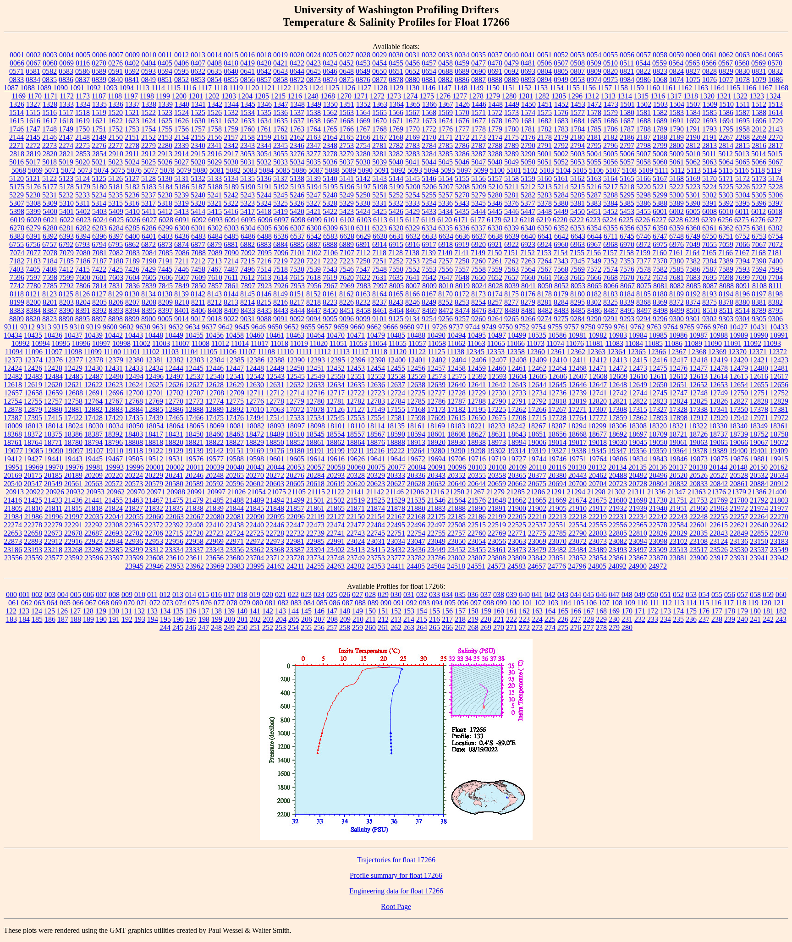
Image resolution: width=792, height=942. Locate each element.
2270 (775, 137)
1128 (380, 88)
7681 (676, 277)
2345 (280, 145)
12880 (53, 409)
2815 (742, 145)
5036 (330, 162)
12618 (13, 385)
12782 (355, 401)
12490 (114, 376)
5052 (561, 162)
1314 (624, 96)
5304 (742, 195)
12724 (396, 393)
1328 (50, 104)
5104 (563, 170)
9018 (214, 319)
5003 (577, 154)
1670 (379, 121)
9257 (462, 319)
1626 (181, 121)
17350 (739, 409)
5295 (627, 195)
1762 (280, 129)
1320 (707, 96)
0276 (115, 63)
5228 (775, 187)
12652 (698, 385)
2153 (165, 137)
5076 (134, 170)
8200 (33, 302)
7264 (544, 261)
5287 (594, 195)
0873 (313, 79)
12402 (437, 360)
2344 (264, 145)
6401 (149, 236)
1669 (363, 121)
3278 (330, 154)
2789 (511, 145)
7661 (544, 277)
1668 (346, 121)
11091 (733, 343)
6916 (412, 244)
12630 (255, 385)
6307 (297, 228)
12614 (719, 376)
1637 (297, 121)
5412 (165, 211)
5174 (775, 178)
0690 (478, 71)
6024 (100, 220)
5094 (431, 170)
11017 (260, 343)
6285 (132, 228)
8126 (82, 294)
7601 (99, 277)
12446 (214, 368)
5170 (709, 178)
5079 (183, 170)
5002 (561, 154)
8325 (610, 302)
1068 (660, 79)
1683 (561, 121)
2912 (148, 154)
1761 (264, 129)
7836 (132, 286)
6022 (67, 220)
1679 (511, 121)
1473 (611, 104)
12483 (33, 376)
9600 (110, 327)
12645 (557, 385)
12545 (295, 376)
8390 (66, 310)
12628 (214, 385)
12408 (517, 360)
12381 (154, 360)
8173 (478, 294)
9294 (643, 319)
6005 (693, 211)
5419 (280, 211)
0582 (49, 71)
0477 (478, 63)
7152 (527, 253)
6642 (561, 236)
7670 (627, 277)
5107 (612, 170)
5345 (478, 203)
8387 (50, 310)
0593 (148, 71)
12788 (477, 401)
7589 (726, 269)
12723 (376, 393)
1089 (44, 88)
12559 (416, 376)
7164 (692, 253)
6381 (759, 228)
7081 (99, 253)
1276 (443, 96)
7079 (66, 253)
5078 (167, 170)
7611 (231, 277)
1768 (379, 129)
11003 (161, 343)
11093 (772, 343)
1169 (18, 96)
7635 (396, 277)
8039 (512, 286)
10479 (376, 335)
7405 (33, 269)
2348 (330, 145)
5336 (445, 203)
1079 (759, 79)
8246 (412, 302)
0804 (544, 71)
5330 (363, 203)
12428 (53, 368)
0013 (198, 55)
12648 (618, 385)
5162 (577, 178)
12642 (497, 385)
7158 (626, 253)
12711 (255, 393)
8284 (561, 302)
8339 (627, 302)
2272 (33, 145)
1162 (685, 88)
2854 (99, 154)
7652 (495, 277)
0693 (528, 71)
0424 (330, 63)
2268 (742, 137)
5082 (233, 170)
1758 (214, 129)
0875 (346, 79)
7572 (594, 269)
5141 (346, 178)
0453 (363, 63)
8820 (33, 319)
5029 (214, 162)
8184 (627, 294)
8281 (544, 302)
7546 (346, 269)
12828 (759, 401)
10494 (456, 335)
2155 (198, 137)
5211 (512, 187)
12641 (477, 385)
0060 (693, 55)
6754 (775, 236)
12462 (537, 368)
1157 (605, 88)
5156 (478, 178)
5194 (314, 187)
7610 (215, 277)
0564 (676, 63)
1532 (231, 112)
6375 (742, 228)
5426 (396, 211)
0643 (280, 71)
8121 (33, 294)
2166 (363, 137)
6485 (231, 236)
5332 (396, 203)
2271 (16, 145)
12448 (255, 368)
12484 (53, 376)
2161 (280, 137)
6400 (132, 236)
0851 (165, 79)
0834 (33, 79)
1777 (462, 129)
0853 (198, 79)
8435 (264, 310)
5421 (313, 211)
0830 (742, 71)
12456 (416, 368)
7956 (314, 286)
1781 (528, 129)
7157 (610, 253)
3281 (379, 154)
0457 (429, 63)
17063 (275, 409)
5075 (117, 170)
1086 (775, 79)
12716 (315, 393)
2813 (709, 145)
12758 (73, 401)
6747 (660, 236)
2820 (50, 154)
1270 (344, 96)
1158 (621, 88)
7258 (462, 261)
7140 (445, 253)
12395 (336, 360)
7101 (297, 253)
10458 (235, 335)
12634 (335, 385)
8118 (17, 294)
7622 (363, 277)
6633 (429, 236)
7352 (610, 261)
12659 (53, 393)
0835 (49, 79)
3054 (264, 154)
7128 (395, 253)
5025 (148, 162)
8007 (413, 286)
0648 (346, 71)
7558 (478, 269)
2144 (16, 137)
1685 (594, 121)
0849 (148, 79)
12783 (376, 401)
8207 (132, 302)
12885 (154, 409)
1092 (93, 88)
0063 (742, 55)
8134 (148, 294)
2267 (726, 137)
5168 (676, 178)
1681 (528, 121)
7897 (248, 286)
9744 (472, 327)
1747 (33, 129)
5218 (627, 187)
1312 (591, 96)
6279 (33, 228)
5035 (313, 162)
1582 (660, 112)
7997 (380, 286)
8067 (627, 286)
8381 (759, 302)
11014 (240, 343)
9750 (505, 327)
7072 (775, 244)
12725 (416, 393)
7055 (709, 244)
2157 (231, 137)
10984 (638, 335)
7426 (132, 269)
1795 (726, 129)
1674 (445, 121)
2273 (49, 145)
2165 (346, 137)
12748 (698, 393)
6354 (594, 228)
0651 (396, 71)
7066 (742, 244)
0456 (412, 63)
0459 (462, 63)
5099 (480, 170)
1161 (669, 88)
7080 (83, 253)
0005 (83, 55)
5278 (462, 195)
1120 (252, 88)
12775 (235, 401)
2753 (346, 145)
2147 (66, 137)
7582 (660, 269)
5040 (396, 162)
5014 (758, 154)
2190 (693, 137)
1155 (573, 88)
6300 (182, 228)
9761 (621, 327)
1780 (511, 129)
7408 (49, 269)
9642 (225, 327)
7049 (693, 244)
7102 (314, 253)
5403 (99, 211)
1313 (608, 96)
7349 (594, 261)
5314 (99, 203)
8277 (511, 302)
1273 (393, 96)
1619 (82, 121)
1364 (396, 104)
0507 (561, 63)
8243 (396, 302)
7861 (231, 286)
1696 (759, 121)
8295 (577, 302)
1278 (476, 96)
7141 (461, 253)
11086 (673, 343)
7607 (182, 277)
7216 (264, 261)
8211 (198, 302)
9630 (143, 327)
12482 (13, 376)
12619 (33, 385)
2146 (49, 137)
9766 (703, 327)
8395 (149, 310)
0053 (577, 55)
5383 (594, 203)
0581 (33, 71)
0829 (726, 71)
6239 (708, 220)
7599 (66, 277)
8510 (710, 310)
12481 (779, 368)
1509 (710, 104)
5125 (99, 178)
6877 (198, 244)
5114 (710, 170)
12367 (677, 352)
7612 (247, 277)
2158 (247, 137)
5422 (330, 211)
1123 (300, 88)
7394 (742, 261)
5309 (50, 203)
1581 (643, 112)
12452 (335, 368)
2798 (643, 145)
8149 (280, 294)
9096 (346, 319)
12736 (557, 393)
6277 (774, 220)
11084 (634, 343)
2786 (462, 145)
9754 (538, 327)
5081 (216, 170)
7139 (428, 253)
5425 (379, 211)
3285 (445, 154)
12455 (396, 368)
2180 (577, 137)
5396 (759, 203)
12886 (174, 409)
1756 (181, 129)
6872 (148, 244)
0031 (412, 55)
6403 (165, 236)
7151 (511, 253)
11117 (360, 352)
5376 (511, 203)
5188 (215, 187)
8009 (429, 286)
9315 (60, 327)
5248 (330, 195)
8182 (594, 294)
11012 (220, 343)
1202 (212, 96)
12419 (719, 360)
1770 (412, 129)
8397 (165, 310)
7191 (165, 261)
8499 (677, 310)
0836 (66, 79)
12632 (295, 385)
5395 (742, 203)
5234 (99, 195)
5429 (412, 211)
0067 (33, 63)
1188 (115, 96)
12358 (515, 352)
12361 (556, 352)
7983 (363, 286)
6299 (165, 228)
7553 (429, 269)
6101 (331, 220)
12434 (154, 368)
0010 (149, 55)
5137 (280, 178)
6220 (560, 220)
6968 (610, 244)
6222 (576, 220)
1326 (17, 104)
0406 (181, 63)
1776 (445, 129)
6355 (610, 228)
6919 (462, 244)
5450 (577, 211)
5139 (313, 178)
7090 (231, 253)
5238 (165, 195)
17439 (154, 418)
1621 (99, 121)
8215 (264, 302)
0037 (495, 55)
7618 (313, 277)
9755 (555, 327)
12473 (638, 368)
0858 (280, 79)
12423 (779, 360)
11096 (34, 352)
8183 (610, 294)
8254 (478, 302)
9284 (577, 319)
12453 (355, 368)
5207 (446, 187)
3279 (346, 154)
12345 (475, 352)
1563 (346, 112)
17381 (779, 409)
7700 (759, 277)
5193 (297, 187)
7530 (297, 269)
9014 (181, 319)
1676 (462, 121)
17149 (376, 409)
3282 (396, 154)
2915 (198, 154)
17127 (355, 409)
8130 (132, 294)
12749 (719, 393)
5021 (99, 162)
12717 (335, 393)
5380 (561, 203)
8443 (281, 310)
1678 (495, 121)
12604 (517, 376)
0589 (99, 71)
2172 (462, 137)
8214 (247, 302)
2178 (544, 137)
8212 (214, 302)
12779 (295, 401)
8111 (775, 286)
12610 (638, 376)
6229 (692, 220)
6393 (66, 236)
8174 (495, 294)
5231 (49, 195)
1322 (740, 96)
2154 (181, 137)
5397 (775, 203)
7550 (396, 269)
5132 (198, 178)
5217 (610, 187)
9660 (357, 327)
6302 (215, 228)
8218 (313, 302)
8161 (330, 294)
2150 (115, 137)
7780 (33, 286)
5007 (643, 154)
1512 (759, 104)
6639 (512, 236)
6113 (380, 220)
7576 (627, 269)
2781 (379, 145)
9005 (165, 319)
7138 (412, 253)
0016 (247, 55)
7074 (17, 253)
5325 (280, 203)
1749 (66, 129)
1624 (148, 121)
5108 (629, 170)
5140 (330, 178)
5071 (51, 170)
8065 (594, 286)
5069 (35, 170)
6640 (528, 236)
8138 (165, 294)
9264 (495, 319)
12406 (477, 360)
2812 (693, 145)
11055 (398, 343)
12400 (396, 360)
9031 (247, 319)
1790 (676, 129)
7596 (17, 277)
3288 (495, 154)
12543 (275, 376)
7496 (247, 269)
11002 (141, 343)
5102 (530, 170)
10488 (416, 335)
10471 (355, 335)
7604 (132, 277)
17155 (396, 409)
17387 (13, 418)
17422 (73, 418)
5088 (332, 170)
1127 (364, 88)
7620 (346, 277)
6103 (364, 220)
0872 (297, 79)
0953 (577, 79)
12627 (194, 385)
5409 (116, 211)
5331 (379, 203)
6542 (314, 236)
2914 (181, 154)
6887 (313, 244)
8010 (446, 286)
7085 (165, 253)
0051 (544, 55)
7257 (445, 261)
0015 (231, 55)
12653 (719, 385)
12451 (315, 368)
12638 (416, 385)
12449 (275, 368)
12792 (537, 401)
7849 (182, 286)
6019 (17, 220)
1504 (677, 104)
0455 (396, 63)
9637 (209, 327)
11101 (131, 352)
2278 (132, 145)
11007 (181, 343)
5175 (17, 187)
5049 (511, 162)
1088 (27, 88)
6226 (642, 220)
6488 (264, 236)
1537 (297, 112)
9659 (341, 327)
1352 (363, 104)
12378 (94, 360)
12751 (759, 393)
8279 (528, 302)
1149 (476, 88)
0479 (511, 63)
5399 (33, 211)
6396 (99, 236)
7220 (297, 261)
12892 (235, 409)
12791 (517, 401)
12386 (255, 360)
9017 (198, 319)
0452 (346, 63)
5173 (759, 178)
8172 (462, 294)
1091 (77, 88)
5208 (462, 187)
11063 (476, 343)
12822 (638, 401)
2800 (676, 145)
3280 (363, 154)
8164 (379, 294)
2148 (82, 137)
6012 (758, 211)
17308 (618, 409)
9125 (396, 319)
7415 (82, 269)
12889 (214, 409)
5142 (363, 178)
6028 (166, 220)
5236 (132, 195)
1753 (132, 129)
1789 (660, 129)
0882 (445, 79)
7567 (544, 269)
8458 (363, 310)
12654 (739, 385)
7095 (264, 253)
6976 (676, 244)
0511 (627, 63)
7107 (347, 253)
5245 (280, 195)
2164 (330, 137)
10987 (698, 335)
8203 (66, 302)
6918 (445, 244)
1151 (508, 88)
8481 (528, 310)
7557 (462, 269)
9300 (676, 319)
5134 (231, 178)
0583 (66, 71)
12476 (678, 368)
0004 (66, 55)
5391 (709, 203)
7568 (561, 269)
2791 (544, 145)
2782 (396, 145)
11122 (417, 352)
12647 (597, 385)
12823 (658, 401)
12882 (93, 409)
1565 (379, 112)
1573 (511, 112)
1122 (284, 88)
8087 (710, 286)
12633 (315, 385)
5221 (660, 187)
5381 (577, 203)
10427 (738, 327)
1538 (313, 112)
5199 (396, 187)
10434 (13, 335)
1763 (297, 129)
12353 (495, 352)
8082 (677, 286)
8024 (479, 286)
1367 (446, 104)
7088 (198, 253)
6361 (709, 228)
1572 (495, 112)
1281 (525, 96)
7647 (445, 277)
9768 (720, 327)
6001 (660, 211)
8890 (66, 319)
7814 (99, 286)
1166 (749, 88)
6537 (297, 236)
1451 (545, 104)
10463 (295, 335)
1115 (174, 88)
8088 (726, 286)
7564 (528, 269)
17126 (335, 409)
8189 (676, 294)
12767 (113, 401)
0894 (544, 79)
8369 (660, 302)
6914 (379, 244)
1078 (742, 79)
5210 (495, 187)
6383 (17, 236)
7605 (149, 277)
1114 (158, 88)
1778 (478, 129)
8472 (446, 310)
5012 (725, 154)
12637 (396, 385)
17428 (93, 418)
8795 (775, 310)
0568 (742, 63)
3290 (528, 154)
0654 (429, 71)
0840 (115, 79)
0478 (495, 63)
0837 (82, 79)
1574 (528, 112)
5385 (627, 203)
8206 (116, 302)
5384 (610, 203)
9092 (297, 319)
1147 (444, 88)
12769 (154, 401)
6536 (281, 236)
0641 (247, 71)
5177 (50, 187)
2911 (132, 154)
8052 (561, 286)
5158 (511, 178)
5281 (511, 195)
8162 (346, 294)
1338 (149, 104)
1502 (644, 104)
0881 (429, 79)
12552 (376, 376)
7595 (775, 269)
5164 (610, 178)
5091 (381, 170)
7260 (478, 261)
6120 (444, 220)
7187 (99, 261)
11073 (535, 343)
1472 (594, 104)
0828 (709, 71)
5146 (429, 178)
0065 (775, 55)
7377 (643, 261)
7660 (528, 277)
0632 (198, 71)
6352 (561, 228)
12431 (113, 368)
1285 (558, 96)
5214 (561, 187)
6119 (428, 220)
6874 (181, 244)
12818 (557, 401)
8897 (99, 319)
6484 (215, 236)
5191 (264, 187)
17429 (113, 418)
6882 (247, 244)
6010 (726, 211)
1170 (35, 96)
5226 (742, 187)
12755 (33, 401)
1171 (51, 96)
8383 (17, 310)
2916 (214, 154)
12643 (517, 385)
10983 (618, 335)
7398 (759, 261)
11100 (112, 352)
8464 (396, 310)
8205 (99, 302)
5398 (17, 211)
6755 (16, 244)
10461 (275, 335)
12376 (53, 360)
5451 (594, 211)
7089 (215, 253)
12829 (779, 401)
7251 (379, 261)
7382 (693, 261)
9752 (522, 327)
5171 (726, 178)
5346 (495, 203)
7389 (726, 261)
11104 (189, 352)
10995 (61, 343)
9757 (571, 327)
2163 (313, 137)
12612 (678, 376)
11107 (247, 352)
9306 (775, 319)
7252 (396, 261)
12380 (134, 360)
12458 (456, 368)
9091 (280, 319)
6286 (149, 228)
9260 (478, 319)
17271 (577, 409)
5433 (429, 211)
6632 (413, 236)
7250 (363, 261)
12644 (537, 385)
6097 (281, 220)
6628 (347, 236)
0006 (99, 55)
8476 (479, 310)
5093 (414, 170)
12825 (698, 401)
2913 (165, 154)
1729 (775, 121)
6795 (115, 244)
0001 (17, 55)
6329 (412, 228)
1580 (627, 112)
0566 (709, 63)
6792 (66, 244)
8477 (495, 310)
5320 (198, 203)
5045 (445, 162)
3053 (247, 154)
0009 (132, 55)
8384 (33, 310)
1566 (396, 112)
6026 (133, 220)
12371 (757, 352)
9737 (456, 327)
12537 (195, 376)
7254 (429, 261)
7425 (115, 269)
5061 (676, 162)
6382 (775, 228)
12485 (74, 376)
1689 (660, 121)
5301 (693, 195)
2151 (132, 137)
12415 (638, 360)
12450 (295, 368)
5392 (726, 203)
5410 (132, 211)
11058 (437, 343)
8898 (115, 319)
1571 (478, 112)
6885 (297, 244)
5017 (33, 162)
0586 (82, 71)
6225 (626, 220)
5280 (495, 195)
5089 (348, 170)
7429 (148, 269)
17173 (436, 409)
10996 (81, 343)
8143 (214, 294)
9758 (588, 327)
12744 (638, 393)
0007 (116, 55)
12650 (658, 385)
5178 (66, 187)
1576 (561, 112)
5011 (709, 154)
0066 (17, 63)
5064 (726, 162)
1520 (115, 112)
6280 (50, 228)
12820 (597, 401)
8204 (83, 302)
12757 (53, 401)
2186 (627, 137)
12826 (719, 401)
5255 (429, 195)
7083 (132, 253)
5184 (165, 187)
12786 (436, 401)
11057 (417, 343)
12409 (537, 360)
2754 (363, 145)
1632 (231, 121)
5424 (363, 211)
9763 (654, 327)
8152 (313, 294)
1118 (220, 88)
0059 (676, 55)
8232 (363, 302)
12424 (13, 368)
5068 (18, 170)
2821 (66, 154)
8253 (462, 302)
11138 (455, 352)
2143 (775, 129)
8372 (676, 302)
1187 (99, 96)
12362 (576, 352)
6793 (82, 244)
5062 (693, 162)
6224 (609, 220)
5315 (115, 203)
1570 (462, 112)
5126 (115, 178)
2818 (17, 154)
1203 (228, 96)
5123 (66, 178)
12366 (657, 352)
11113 (341, 352)
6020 (34, 220)
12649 (638, 385)
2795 (594, 145)
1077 (726, 79)
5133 (214, 178)
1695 (742, 121)
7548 (379, 269)
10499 (517, 335)
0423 (313, 63)
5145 (412, 178)
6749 (693, 236)
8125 (66, 294)
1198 (147, 96)
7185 (66, 261)
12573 (437, 376)
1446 (479, 104)
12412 (597, 360)
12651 (678, 385)
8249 (429, 302)
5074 (101, 170)
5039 (379, 162)
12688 (74, 393)
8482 (545, 310)
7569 (577, 269)
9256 (445, 319)
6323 (379, 228)
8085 (693, 286)
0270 (99, 63)
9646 (258, 327)
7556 (445, 269)
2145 (33, 137)
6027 (149, 220)
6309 (330, 228)
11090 (713, 343)
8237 (379, 302)
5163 (594, 178)
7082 (116, 253)
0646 (330, 71)
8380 (742, 302)
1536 (280, 112)
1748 (49, 129)
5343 (462, 203)
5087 (315, 170)
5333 (412, 203)
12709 (235, 393)
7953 (297, 286)
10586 (557, 335)
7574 (610, 269)
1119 (236, 88)
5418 (264, 211)
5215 (577, 187)
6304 (248, 228)
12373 (13, 360)
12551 (356, 376)
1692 (693, 121)
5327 (313, 203)
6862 (132, 244)
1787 (627, 129)
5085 (282, 170)
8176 (528, 294)
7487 (231, 269)
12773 (194, 401)
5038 (363, 162)
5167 (660, 178)
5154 (445, 178)
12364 (616, 352)
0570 (775, 63)
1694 (726, 121)
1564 (363, 112)
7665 (577, 277)
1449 (512, 104)
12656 (779, 385)
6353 (577, 228)
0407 (198, 63)
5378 (544, 203)
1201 (195, 96)
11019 (299, 343)
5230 (33, 195)
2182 (610, 137)
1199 (163, 96)
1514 (16, 112)
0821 (627, 71)
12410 (558, 360)
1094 (126, 88)
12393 (316, 360)
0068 (50, 63)
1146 (428, 88)
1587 (742, 112)
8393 (116, 310)
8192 (693, 294)
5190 (248, 187)
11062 (457, 343)
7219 (280, 261)
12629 (235, 385)
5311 (83, 203)
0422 (297, 63)
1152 (524, 88)
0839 (99, 79)
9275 (561, 319)
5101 (513, 170)
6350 (544, 228)
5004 (594, 154)
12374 (33, 360)
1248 (311, 96)
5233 (82, 195)
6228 (675, 220)
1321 (723, 96)
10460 (255, 335)
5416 (231, 211)
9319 (93, 327)
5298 (643, 195)
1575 (544, 112)
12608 (598, 376)
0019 (280, 55)
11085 (654, 343)
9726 (439, 327)
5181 (116, 187)
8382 (775, 302)
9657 (324, 327)
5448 (544, 211)
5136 (264, 178)
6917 (429, 244)
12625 (154, 385)
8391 (83, 310)
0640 (231, 71)
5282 (528, 195)
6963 (577, 244)
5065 (742, 162)
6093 (215, 220)
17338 (698, 409)
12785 (416, 401)
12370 (737, 352)
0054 (594, 55)
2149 (99, 137)
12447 (235, 368)
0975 (610, 79)
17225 (497, 409)
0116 (83, 63)
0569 (758, 63)
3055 (280, 154)
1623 (132, 121)
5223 (693, 187)
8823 (49, 319)
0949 (561, 79)
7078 (50, 253)
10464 (315, 335)
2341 (214, 145)
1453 (578, 104)
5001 (544, 154)
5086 (299, 170)
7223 (346, 261)
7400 (775, 261)
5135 (247, 178)
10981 (577, 335)
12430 (93, 368)
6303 (231, 228)
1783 (561, 129)
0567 (725, 63)
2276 (99, 145)
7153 (544, 253)
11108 (266, 352)
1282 (542, 96)
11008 (200, 343)
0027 (346, 55)
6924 (544, 244)
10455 (194, 335)
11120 (398, 352)
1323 (756, 96)
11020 (319, 343)
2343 (247, 145)
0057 (643, 55)
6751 (726, 236)
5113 (694, 170)
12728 (456, 393)
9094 (313, 319)
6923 (528, 244)
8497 (644, 310)
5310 (66, 203)
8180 (577, 294)
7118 (379, 253)
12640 (456, 385)
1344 (231, 104)
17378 (759, 409)
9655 (308, 327)
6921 (495, 244)
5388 (660, 203)
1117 (205, 88)
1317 (674, 96)
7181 (775, 253)
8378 (726, 302)
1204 (245, 96)
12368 (697, 352)
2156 (214, 137)
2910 (116, 154)
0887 (478, 79)
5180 (99, 187)
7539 (313, 269)
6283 (99, 228)
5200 (413, 187)
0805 (561, 71)
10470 (335, 335)
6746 (643, 236)
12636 (376, 385)
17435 (134, 418)
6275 (741, 220)
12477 (698, 368)
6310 (347, 228)
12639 (436, 385)
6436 (182, 236)
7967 (330, 286)
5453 (627, 211)
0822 (643, 71)
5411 (149, 211)
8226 (346, 302)
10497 (497, 335)
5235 (115, 195)
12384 (215, 360)
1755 (165, 129)
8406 (198, 310)
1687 (627, 121)
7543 (330, 269)
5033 (280, 162)
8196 (742, 294)
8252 (445, 302)
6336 (462, 228)
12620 (53, 385)
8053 (578, 286)
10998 (121, 343)
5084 (266, 170)
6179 (494, 220)
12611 (658, 376)
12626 (174, 385)
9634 (192, 327)
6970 (627, 244)
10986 (678, 335)
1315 (641, 96)
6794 (99, 244)
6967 (594, 244)
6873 (165, 244)
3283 (412, 154)
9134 (412, 319)
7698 (726, 277)
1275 (426, 96)
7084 (149, 253)
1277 (459, 96)
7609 (198, 277)
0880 (412, 79)
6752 (742, 236)
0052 (561, 55)
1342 (215, 104)
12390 (295, 360)
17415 (53, 418)
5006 (627, 154)
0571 (16, 71)
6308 (314, 228)
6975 (660, 244)
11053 (358, 343)
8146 (264, 294)
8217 (297, 302)
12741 (597, 393)
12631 (275, 385)
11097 (53, 352)
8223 (330, 302)
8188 (660, 294)
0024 (313, 55)
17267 (557, 409)
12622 (93, 385)
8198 (775, 294)
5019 (66, 162)
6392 (50, 236)
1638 (313, 121)
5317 (148, 203)
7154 (560, 253)
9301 (693, 319)
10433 (779, 327)
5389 (676, 203)
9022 (231, 319)
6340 (528, 228)
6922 (511, 244)
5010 (693, 154)
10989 (739, 335)
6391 (33, 236)
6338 (495, 228)
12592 (477, 376)
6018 (775, 211)
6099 (314, 220)
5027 (181, 162)
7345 (577, 261)
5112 (678, 170)
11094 (14, 352)
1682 (544, 121)
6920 (478, 244)
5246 (297, 195)
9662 (374, 327)
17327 (658, 409)
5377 (528, 203)
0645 (313, 71)
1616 (33, 121)
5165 (627, 178)
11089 (693, 343)
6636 (462, 236)
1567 (412, 112)
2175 (511, 137)
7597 (33, 277)
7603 (116, 277)
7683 (693, 277)
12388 (275, 360)
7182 (17, 261)
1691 (676, 121)
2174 (495, 137)
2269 (759, 137)
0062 (726, 55)
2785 (445, 145)
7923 (264, 286)
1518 (82, 112)
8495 (627, 310)
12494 (134, 376)
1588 (759, 112)
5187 (198, 187)
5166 (643, 178)
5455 (643, 211)
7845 (165, 286)
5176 (33, 187)
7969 (347, 286)
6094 (232, 220)
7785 (50, 286)
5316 (132, 203)
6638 (495, 236)
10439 (93, 335)
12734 (537, 393)
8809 (16, 319)
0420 (264, 63)
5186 (182, 187)
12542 (255, 376)
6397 (116, 236)
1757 (198, 129)
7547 (363, 269)
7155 (577, 253)
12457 (436, 368)
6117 (412, 220)
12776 (255, 401)
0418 (231, 63)
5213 (544, 187)
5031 (247, 162)
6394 (83, 236)
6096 (265, 220)
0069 (66, 63)
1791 (693, 129)
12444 (174, 368)
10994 (41, 343)
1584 (693, 112)
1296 (575, 96)
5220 (643, 187)
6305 (264, 228)
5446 (511, 211)
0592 (132, 71)
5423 (346, 211)
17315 (638, 409)
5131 (181, 178)
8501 (693, 310)
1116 (189, 88)
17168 (416, 409)
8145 (247, 294)
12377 (74, 360)
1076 (709, 79)
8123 (49, 294)
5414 (198, 211)
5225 (726, 187)
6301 (198, 228)
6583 (330, 236)
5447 (528, 211)
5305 (759, 195)
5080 (200, 170)
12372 (778, 352)
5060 (660, 162)
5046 (462, 162)
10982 (597, 335)
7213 (214, 261)
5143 (379, 178)
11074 (555, 343)
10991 (779, 335)
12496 (154, 376)
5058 (643, 162)
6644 (594, 236)
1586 (726, 112)
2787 (478, 145)
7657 (511, 277)
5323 (247, 203)
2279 (148, 145)
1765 (330, 129)
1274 (410, 96)
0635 (214, 71)
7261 (495, 261)
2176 (528, 137)
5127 (132, 178)
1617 (49, 121)
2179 (561, 137)
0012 (181, 55)
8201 (50, 302)
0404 (148, 63)
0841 (132, 79)
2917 (231, 154)
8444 (297, 310)
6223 (593, 220)
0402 (132, 63)
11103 (170, 352)
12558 (396, 376)
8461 (380, 310)
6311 (363, 228)
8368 (643, 302)
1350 (330, 104)
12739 (577, 393)
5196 (347, 187)
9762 (637, 327)
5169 (693, 178)
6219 (543, 220)
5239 (181, 195)
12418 (698, 360)
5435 (462, 211)
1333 (66, 104)
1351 (347, 104)
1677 (478, 121)
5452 (610, 211)
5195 (330, 187)
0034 (462, 55)
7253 (412, 261)
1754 (148, 129)
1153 (541, 88)
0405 (165, 63)
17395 (33, 418)
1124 (316, 88)
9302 (709, 319)
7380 (676, 261)
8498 (660, 310)
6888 (330, 244)
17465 (174, 418)
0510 (610, 63)
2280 (165, 145)
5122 (49, 178)
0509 (594, 63)
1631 (214, 121)
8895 (82, 319)
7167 (742, 253)
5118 (758, 170)
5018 (49, 162)
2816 (759, 145)
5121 (33, 178)
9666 (390, 327)
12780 (315, 401)
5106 (596, 170)
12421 (759, 360)
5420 (297, 211)
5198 (380, 187)
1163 (701, 88)
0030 (396, 55)
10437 (73, 335)
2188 (660, 137)
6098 (298, 220)
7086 (182, 253)
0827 (693, 71)
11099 (93, 352)
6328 (396, 228)
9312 (27, 327)
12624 (134, 385)
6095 (248, 220)
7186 (83, 261)
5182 (132, 187)
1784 (577, 129)
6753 (759, 236)
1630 (198, 121)
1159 (637, 88)
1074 (676, 79)
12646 (577, 385)
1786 (610, 129)
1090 (60, 88)
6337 (478, 228)
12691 (94, 393)
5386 (643, 203)
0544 (643, 63)
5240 (198, 195)
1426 (462, 104)
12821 (618, 401)
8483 (561, 310)
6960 (561, 244)
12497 (174, 376)
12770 (174, 401)
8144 (231, 294)
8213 (231, 302)
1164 (717, 88)
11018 (279, 343)
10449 (174, 335)
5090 (365, 170)
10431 (758, 327)
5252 (396, 195)
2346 (297, 145)
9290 (594, 319)
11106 (227, 352)
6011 (742, 211)
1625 (165, 121)
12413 (618, 360)
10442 (113, 335)
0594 (165, 71)
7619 (330, 277)
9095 (330, 319)
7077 (33, 253)
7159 (643, 253)
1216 (294, 96)
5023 (115, 162)
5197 (363, 187)
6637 (479, 236)
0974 (594, 79)
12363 (596, 352)
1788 (643, 129)
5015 (775, 154)
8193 (709, 294)
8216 (280, 302)
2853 (83, 154)
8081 (660, 286)
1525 (198, 112)
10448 (154, 335)
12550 (336, 376)
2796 (610, 145)
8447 (314, 310)
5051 (544, 162)
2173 (478, 137)
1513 (775, 104)
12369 (717, 352)
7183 (33, 261)
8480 (512, 310)
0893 (528, 79)
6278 (17, 228)
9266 (528, 319)
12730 (497, 393)
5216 (594, 187)
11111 (304, 352)
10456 (214, 335)
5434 (445, 211)
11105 (208, 352)
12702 (174, 393)
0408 (214, 63)
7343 (561, 261)
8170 (445, 294)
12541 (235, 376)
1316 (657, 96)
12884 (134, 409)
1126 (348, 88)
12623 (113, 385)
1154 (557, 88)
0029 (379, 55)
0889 (511, 79)
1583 (676, 112)
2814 (726, 145)
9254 (429, 319)
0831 (759, 71)
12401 (416, 360)
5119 (774, 170)
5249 (346, 195)
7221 (313, 261)
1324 (773, 96)
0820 (610, 71)
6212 (510, 220)
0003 (50, 55)
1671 (396, 121)
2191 (709, 137)
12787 (456, 401)
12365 (636, 352)
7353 (627, 261)
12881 (73, 409)
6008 (709, 211)
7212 (198, 261)
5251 (379, 195)
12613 (698, 376)
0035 (478, 55)
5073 (84, 170)
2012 (759, 129)
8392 (99, 310)
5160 (544, 178)
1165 (733, 88)
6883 (264, 244)
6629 (363, 236)
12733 (517, 393)
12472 (618, 368)
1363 (380, 104)
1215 (278, 96)
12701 (154, 393)
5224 (709, 187)
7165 (709, 253)
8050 (545, 286)
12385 (235, 360)
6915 (396, 244)
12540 (215, 376)
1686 (610, 121)
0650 (379, 71)
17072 (295, 409)
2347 (313, 145)
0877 (379, 79)
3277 (313, 154)
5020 (82, 162)
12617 (779, 376)
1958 (742, 129)
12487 (94, 376)
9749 (489, 327)
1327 (33, 104)
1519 (99, 112)
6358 (660, 228)
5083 (249, 170)
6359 (676, 228)
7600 (83, 277)
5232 (66, 195)
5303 (726, 195)
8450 (330, 310)
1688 (643, 121)
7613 (264, 277)
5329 (346, 203)
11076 (575, 343)
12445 (194, 368)
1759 (231, 129)
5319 (181, 203)
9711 (423, 327)
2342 (231, 145)
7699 (742, 277)
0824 (676, 71)
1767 (363, 129)
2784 (429, 145)
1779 (495, 129)
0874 (330, 79)
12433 (134, 368)
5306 (775, 195)
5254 (412, 195)
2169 (412, 137)
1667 (330, 121)
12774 (214, 401)
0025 (330, 55)
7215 (247, 261)
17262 (517, 409)
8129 (115, 294)
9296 (660, 319)
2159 (264, 137)
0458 (445, 63)
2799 (660, 145)
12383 (195, 360)
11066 (516, 343)
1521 (132, 112)
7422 (99, 269)
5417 (247, 211)
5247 (313, 195)
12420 (739, 360)
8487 (611, 310)
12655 (759, 385)
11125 (436, 352)
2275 (82, 145)
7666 (594, 277)
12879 (33, 409)
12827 (739, 401)
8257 (495, 302)
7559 (495, 269)
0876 (363, 79)
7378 (660, 261)
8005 (396, 286)
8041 (528, 286)
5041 (412, 162)
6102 (347, 220)
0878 (396, 79)
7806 (83, 286)
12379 (114, 360)
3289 (511, 154)
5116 (742, 170)
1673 (429, 121)
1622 (115, 121)
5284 (561, 195)
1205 (261, 96)
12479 (739, 368)
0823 (660, 71)
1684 (577, 121)
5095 (447, 170)
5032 (264, 162)
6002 (676, 211)
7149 (478, 253)
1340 (182, 104)
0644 (297, 71)
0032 (429, 55)
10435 (33, 335)
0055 (610, 55)
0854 (214, 79)
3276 (297, 154)
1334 (83, 104)
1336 (116, 104)
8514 (742, 310)
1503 (660, 104)
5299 (660, 195)
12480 (759, 368)
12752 (779, 393)
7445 (165, 269)
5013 (742, 154)
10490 (436, 335)
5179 (83, 187)
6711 (611, 236)
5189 (231, 187)
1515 (33, 112)
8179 (561, 294)
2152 (148, 137)
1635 (280, 121)
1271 (360, 96)
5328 (330, 203)
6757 (49, 244)
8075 (644, 286)
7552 (412, 269)
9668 (407, 327)
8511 (726, 310)
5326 (297, 203)
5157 (495, 178)
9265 (511, 319)
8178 (544, 294)
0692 (511, 71)
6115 (396, 220)
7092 (248, 253)
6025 (116, 220)
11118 (378, 352)
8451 (347, 310)
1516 (49, 112)
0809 (594, 71)
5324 (264, 203)
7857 (215, 286)
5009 (676, 154)
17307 (597, 409)
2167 (379, 137)
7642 (429, 277)
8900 (148, 319)
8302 (594, 302)
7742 (17, 286)
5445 (495, 211)
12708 (215, 393)
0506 (544, 63)
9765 (687, 327)
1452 (561, 104)
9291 (610, 319)
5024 (132, 162)
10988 (719, 335)
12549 (316, 376)
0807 (577, 71)
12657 (13, 393)
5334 (429, 203)
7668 (610, 277)
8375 (709, 302)
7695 (709, 277)
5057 (627, 162)
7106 (330, 253)
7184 (50, 261)
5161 (561, 178)
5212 (528, 187)
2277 (115, 145)
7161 (676, 253)
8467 (413, 310)
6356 (627, 228)
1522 (148, 112)
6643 (578, 236)
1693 (709, 121)
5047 (478, 162)
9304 (742, 319)
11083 (614, 343)
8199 (17, 302)
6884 (280, 244)
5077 (150, 170)
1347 (281, 104)
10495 (477, 335)
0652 (412, 71)
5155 (462, 178)
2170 (429, 137)
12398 (376, 360)
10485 (396, 335)
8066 (611, 286)
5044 (429, 162)
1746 (16, 129)
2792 (561, 145)
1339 (165, 104)
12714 (295, 393)
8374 (693, 302)
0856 (247, 79)
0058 (660, 55)
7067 (759, 244)
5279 (478, 195)
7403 (16, 269)
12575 (457, 376)
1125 (332, 88)
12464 (557, 368)
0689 (462, 71)
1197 (131, 96)
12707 (195, 393)
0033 (445, 55)
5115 (726, 170)
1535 (264, 112)
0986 (643, 79)
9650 (275, 327)
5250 (363, 195)
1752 (115, 129)
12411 (578, 360)
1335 (99, 104)
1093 (110, 88)
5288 (610, 195)
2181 (594, 137)
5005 (610, 154)
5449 (561, 211)
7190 (149, 261)
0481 (528, 63)
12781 (335, 401)
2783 (412, 145)
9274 (544, 319)
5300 (676, 195)
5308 (33, 203)
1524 (181, 112)
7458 (198, 269)
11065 (496, 343)
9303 (726, 319)
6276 (758, 220)
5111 (662, 170)
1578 (594, 112)
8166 (412, 294)
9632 (176, 327)
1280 (509, 96)
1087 (11, 88)
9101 (379, 319)
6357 (643, 228)
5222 (676, 187)
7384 (709, 261)
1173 (83, 96)
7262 (511, 261)
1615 (16, 121)
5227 (759, 187)
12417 (678, 360)
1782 (544, 129)
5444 (478, 211)
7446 (181, 269)
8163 (363, 294)
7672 (643, 277)
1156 (589, 88)
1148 (460, 88)
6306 (281, 228)
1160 (653, 88)
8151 (297, 294)
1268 (327, 96)
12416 (658, 360)
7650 (478, 277)
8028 (495, 286)
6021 (50, 220)
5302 (709, 195)
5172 (742, 178)
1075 (693, 79)
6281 (66, 228)
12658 (33, 393)
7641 (412, 277)
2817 (775, 145)
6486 (248, 236)
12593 (497, 376)
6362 (726, 228)
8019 (462, 286)
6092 (199, 220)
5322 (231, 203)
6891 (363, 244)
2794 (577, 145)
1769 (396, 129)
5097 (464, 170)
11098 (73, 352)
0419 (247, 63)
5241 (214, 195)
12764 (93, 401)
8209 (165, 302)
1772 (429, 129)
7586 (693, 269)
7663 (561, 277)
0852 (181, 79)
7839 (149, 286)
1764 (313, 129)
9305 (759, 319)
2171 (445, 137)
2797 (627, 145)
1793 (709, 129)
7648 (462, 277)
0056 (627, 55)
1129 (396, 88)
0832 (775, 71)
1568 (429, 112)
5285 (577, 195)
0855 (231, 79)
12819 (577, 401)
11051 (338, 343)
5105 (579, 170)
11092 (752, 343)
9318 (77, 327)
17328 (678, 409)
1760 (247, 129)
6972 (643, 244)
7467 (214, 269)
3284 (429, 154)
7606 (165, 277)
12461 (517, 368)
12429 (73, 368)
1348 (297, 104)
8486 (594, 310)
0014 (214, 55)
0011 (165, 55)
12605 (537, 376)
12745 (658, 393)
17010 (255, 409)
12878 (13, 409)
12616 (759, 376)
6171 (461, 220)
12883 (113, 409)
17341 (719, 409)
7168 (758, 253)
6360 (693, 228)
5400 (50, 211)
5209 (479, 187)
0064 (759, 55)
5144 (396, 178)
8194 (726, 294)
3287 (478, 154)
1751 (99, 129)
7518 (280, 269)
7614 (280, 277)
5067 (775, 162)
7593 (742, 269)
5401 (66, 211)
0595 (181, 71)
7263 (528, 261)
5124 (82, 178)
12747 (678, 393)
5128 (148, 178)
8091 (743, 286)
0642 (264, 71)
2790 (528, 145)
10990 (759, 335)
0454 (379, 63)
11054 (378, 343)
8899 (132, 319)
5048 (495, 162)
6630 (380, 236)
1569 (445, 112)
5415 (214, 211)
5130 (165, 178)
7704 (775, 277)
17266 (537, 409)
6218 (527, 220)
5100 (497, 170)
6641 (545, 236)
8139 (181, 294)
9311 (11, 327)
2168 (396, 137)
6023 (83, 220)
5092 (398, 170)
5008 (660, 154)
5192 (281, 187)
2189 (676, 137)
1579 (610, 112)
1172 (67, 96)
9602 (126, 327)
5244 (264, 195)
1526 (214, 112)
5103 (546, 170)
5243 (247, 195)
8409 (231, 310)
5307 (17, 203)
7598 (50, 277)
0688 (445, 71)
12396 (356, 360)
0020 (297, 55)
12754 (13, 401)
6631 (396, 236)
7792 (66, 286)
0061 (709, 55)
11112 (322, 352)
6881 (231, 244)
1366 (429, 104)
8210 (182, 302)
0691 (495, 71)
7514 (264, 269)
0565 (692, 63)
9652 (291, 327)
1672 (412, 121)
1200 (179, 96)
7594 (759, 269)
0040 (511, 55)
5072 (68, 170)
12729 (477, 393)
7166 (725, 253)
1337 (132, 104)
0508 (577, 63)
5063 (709, 162)
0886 (462, 79)
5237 (148, 195)
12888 (194, 409)
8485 (578, 310)
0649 (363, 71)
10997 (101, 343)
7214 (231, 261)
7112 (363, 253)
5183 (149, 187)
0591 (115, 71)
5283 (544, 195)
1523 (165, 112)
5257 (445, 195)
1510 (726, 104)
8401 (182, 310)
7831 (116, 286)
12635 (355, 385)
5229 (16, 195)
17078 (315, 409)
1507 (693, 104)
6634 (446, 236)
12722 (355, 393)
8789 (759, 310)
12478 (719, 368)
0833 (16, 79)
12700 (134, 393)
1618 (66, 121)
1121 (268, 88)
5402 (83, 211)
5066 (759, 162)
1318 (690, 96)
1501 (627, 104)
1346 (264, 104)
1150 (492, 88)
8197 (759, 294)
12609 (618, 376)
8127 (99, 294)
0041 (528, 55)
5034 (297, 162)
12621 (73, 385)
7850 (198, 286)
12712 (275, 393)
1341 (198, 104)
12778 (275, 401)
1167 (765, 88)
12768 (134, 401)
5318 (165, 203)
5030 (231, 162)
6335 (445, 228)
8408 (215, 310)
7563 (511, 269)
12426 (33, 368)
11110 (285, 352)
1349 (314, 104)
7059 (726, 244)
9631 (159, 327)
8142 (198, 294)
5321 (214, 203)
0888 (495, 79)
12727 (436, 393)
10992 (20, 343)
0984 (627, 79)
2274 (66, 145)
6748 (676, 236)
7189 (132, 261)
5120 (16, 178)
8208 (149, 302)
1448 (495, 104)
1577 (577, 112)
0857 (264, 79)
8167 (429, 294)
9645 (242, 327)
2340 (198, 145)
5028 (198, 162)
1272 (377, 96)
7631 (379, 277)
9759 (604, 327)
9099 (363, 319)
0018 (264, 55)
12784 (396, 401)
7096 (281, 253)
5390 (693, 203)
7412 (66, 269)
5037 (346, 162)
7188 (116, 261)
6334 (429, 228)
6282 (83, 228)
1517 (66, 112)
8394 (132, 310)
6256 (725, 220)
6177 (477, 220)
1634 (264, 121)
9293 (627, 319)
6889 (346, 244)
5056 (610, 162)
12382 (174, 360)
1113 (142, 88)
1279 (492, 96)
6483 (198, 236)
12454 (376, 368)
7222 (330, 261)
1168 (781, 88)
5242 (231, 195)
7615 (297, 277)
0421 (280, 63)
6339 (511, 228)
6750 (709, 236)
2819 (33, 154)
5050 (528, 162)
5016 (16, 162)
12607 (578, 376)
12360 (536, 352)
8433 (248, 310)
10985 (658, 335)
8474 (462, 310)
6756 (33, 244)
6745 (627, 236)
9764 (670, 327)
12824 (678, 401)
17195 (477, 409)
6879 (214, 244)
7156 (593, 253)
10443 (134, 335)
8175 (511, 294)
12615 (739, 376)
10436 (53, 335)
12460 (497, 368)
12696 (114, 393)
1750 (82, 129)
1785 (594, 129)
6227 (659, 220)
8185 (643, 294)
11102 (151, 352)
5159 (528, 178)
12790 (497, 401)
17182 (456, 409)
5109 (645, 170)
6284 (116, 228)
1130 (412, 88)
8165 (396, 294)
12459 (477, 368)
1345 (248, 104)
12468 (577, 368)
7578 (643, 269)
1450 (528, 104)
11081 (595, 343)
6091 (182, 220)
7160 (659, 253)
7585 (676, 269)
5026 (165, 162)
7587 (709, 269)
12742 (618, 393)
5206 (429, 187)
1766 (346, 129)
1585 (709, 112)
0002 (33, 55)
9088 (264, 319)
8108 (759, 286)
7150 (494, 253)
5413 (181, 211)
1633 (247, 121)
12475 (658, 368)
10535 (537, 335)
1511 (743, 104)
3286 (462, 154)
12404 (457, 360)
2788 (495, 145)
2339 (181, 145)
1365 (413, 104)
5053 (577, 162)
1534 (247, 112)
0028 (363, 55)
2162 (297, 137)
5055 (594, 162)
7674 (660, 277)
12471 (597, 368)
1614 (775, 112)
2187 (643, 137)
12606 (558, 376)
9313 (44, 327)
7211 (182, 261)
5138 (297, 178)
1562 (330, 112)
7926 (281, 286)
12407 (497, 360)
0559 (659, 63)
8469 (429, 310)
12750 (739, 393)
